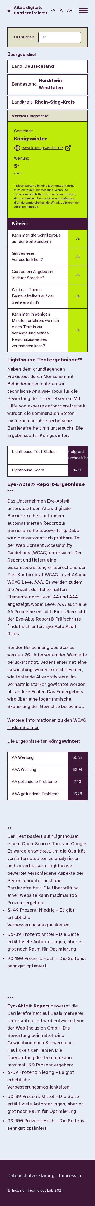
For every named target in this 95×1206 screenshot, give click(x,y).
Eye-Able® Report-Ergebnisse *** (46, 488)
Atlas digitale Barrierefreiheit (30, 10)
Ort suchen (24, 37)
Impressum (71, 1175)
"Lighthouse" (65, 836)
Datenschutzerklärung (30, 1175)
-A (53, 10)
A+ (69, 10)
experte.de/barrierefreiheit (57, 406)
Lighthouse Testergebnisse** (44, 360)
